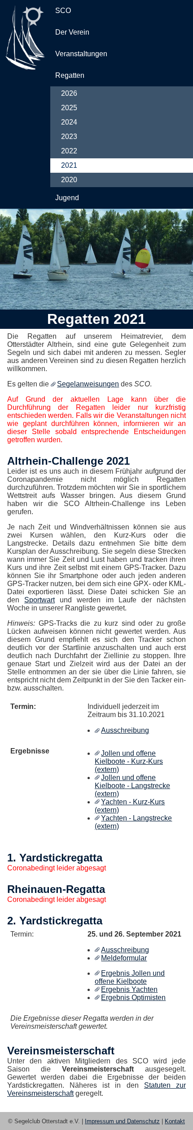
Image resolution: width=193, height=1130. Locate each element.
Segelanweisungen (88, 384)
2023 (69, 136)
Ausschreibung (125, 730)
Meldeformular (124, 958)
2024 (69, 122)
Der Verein (72, 32)
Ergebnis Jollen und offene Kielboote (130, 977)
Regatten (69, 75)
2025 (69, 108)
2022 (69, 151)
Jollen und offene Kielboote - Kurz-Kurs (129, 757)
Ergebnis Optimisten (133, 997)
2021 (69, 165)
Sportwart (39, 600)
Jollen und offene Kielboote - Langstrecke (132, 781)
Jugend (67, 198)
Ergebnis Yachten (129, 989)
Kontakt (175, 1121)
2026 (69, 93)
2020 (69, 180)
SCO (63, 10)
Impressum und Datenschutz (122, 1121)
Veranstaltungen (81, 54)
